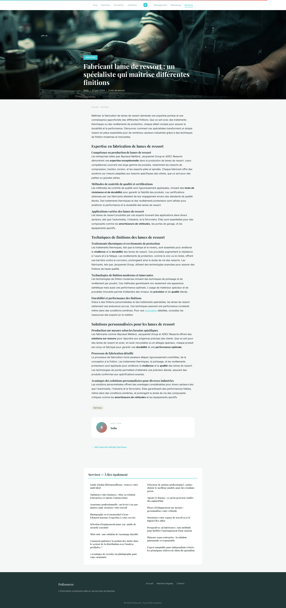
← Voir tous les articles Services (108, 447)
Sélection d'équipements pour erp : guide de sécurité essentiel (113, 526)
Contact (180, 583)
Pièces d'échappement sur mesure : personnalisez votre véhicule (165, 509)
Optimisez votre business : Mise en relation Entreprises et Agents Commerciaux (112, 496)
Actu (95, 5)
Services (188, 5)
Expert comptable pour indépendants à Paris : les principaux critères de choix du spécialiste (171, 549)
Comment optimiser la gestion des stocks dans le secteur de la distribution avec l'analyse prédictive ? (114, 544)
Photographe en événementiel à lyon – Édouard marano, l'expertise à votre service (113, 516)
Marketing (176, 5)
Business (105, 5)
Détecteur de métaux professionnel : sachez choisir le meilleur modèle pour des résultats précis (170, 488)
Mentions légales (165, 583)
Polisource (66, 584)
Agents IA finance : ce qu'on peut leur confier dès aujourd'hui (170, 499)
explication (151, 310)
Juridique (132, 5)
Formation (119, 5)
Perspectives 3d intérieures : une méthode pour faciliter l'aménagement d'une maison (169, 529)
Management (160, 5)
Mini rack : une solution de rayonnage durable (114, 534)
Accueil (94, 107)
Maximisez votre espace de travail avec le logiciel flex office (168, 519)
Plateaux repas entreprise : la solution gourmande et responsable (167, 539)
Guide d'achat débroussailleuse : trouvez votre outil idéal (114, 486)
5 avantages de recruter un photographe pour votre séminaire (113, 556)
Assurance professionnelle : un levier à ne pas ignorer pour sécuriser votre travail (114, 506)
